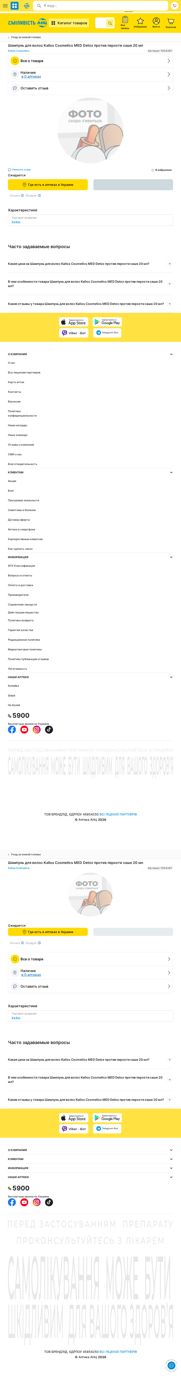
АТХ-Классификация (21, 565)
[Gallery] (90, 132)
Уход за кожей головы (26, 37)
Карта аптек (16, 382)
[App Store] (73, 321)
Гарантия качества (20, 630)
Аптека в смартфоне (21, 529)
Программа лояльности (23, 500)
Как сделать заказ (20, 548)
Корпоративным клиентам (25, 539)
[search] (110, 23)
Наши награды (17, 425)
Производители (18, 594)
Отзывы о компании (21, 444)
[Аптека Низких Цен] (28, 23)
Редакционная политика (24, 639)
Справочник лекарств (22, 604)
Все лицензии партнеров (24, 372)
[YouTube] (24, 730)
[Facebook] (12, 730)
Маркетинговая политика (25, 649)
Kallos (16, 222)
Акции (12, 481)
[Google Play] (107, 321)
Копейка (13, 685)
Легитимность (17, 668)
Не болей (14, 705)
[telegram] (107, 333)
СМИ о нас (15, 454)
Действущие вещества (23, 612)
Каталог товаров (72, 23)
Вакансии (14, 401)
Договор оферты (19, 519)
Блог (11, 490)
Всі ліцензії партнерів (118, 814)
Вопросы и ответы (20, 575)
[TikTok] (49, 730)
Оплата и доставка (20, 585)
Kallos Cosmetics (18, 50)
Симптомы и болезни (22, 510)
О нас (11, 362)
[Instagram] (37, 730)
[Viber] (73, 333)
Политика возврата (21, 620)
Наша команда (17, 435)
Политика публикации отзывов (28, 659)
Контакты (14, 391)
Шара (11, 695)
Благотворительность (22, 464)
